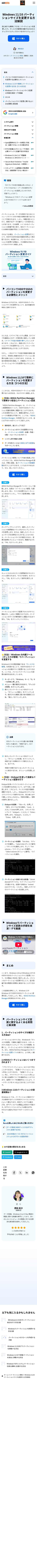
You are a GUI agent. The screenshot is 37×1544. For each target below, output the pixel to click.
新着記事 (7, 138)
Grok (19, 1157)
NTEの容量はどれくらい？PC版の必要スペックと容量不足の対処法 (17, 150)
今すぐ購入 (20, 38)
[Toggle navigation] (33, 2)
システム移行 (9, 122)
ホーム (6, 1375)
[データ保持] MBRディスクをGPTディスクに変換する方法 (19, 1128)
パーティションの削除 (16, 432)
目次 (5, 72)
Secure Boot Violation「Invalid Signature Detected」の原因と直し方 (17, 162)
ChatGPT (8, 1152)
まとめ (7, 97)
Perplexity (8, 1157)
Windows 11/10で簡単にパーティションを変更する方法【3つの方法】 (19, 85)
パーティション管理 (16, 56)
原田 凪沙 (21, 49)
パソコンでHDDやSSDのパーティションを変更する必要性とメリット (19, 78)
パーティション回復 (11, 134)
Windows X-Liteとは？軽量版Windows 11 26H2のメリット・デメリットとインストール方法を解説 (17, 156)
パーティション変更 (21, 234)
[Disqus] (18, 1274)
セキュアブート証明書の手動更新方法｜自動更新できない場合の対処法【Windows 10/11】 (17, 169)
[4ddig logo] (5, 3)
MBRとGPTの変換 (27, 443)
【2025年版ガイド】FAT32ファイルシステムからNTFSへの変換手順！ (19, 1135)
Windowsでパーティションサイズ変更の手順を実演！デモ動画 (18, 91)
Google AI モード (22, 1152)
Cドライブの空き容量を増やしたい (17, 340)
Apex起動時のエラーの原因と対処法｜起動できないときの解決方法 (17, 143)
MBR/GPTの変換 (10, 130)
